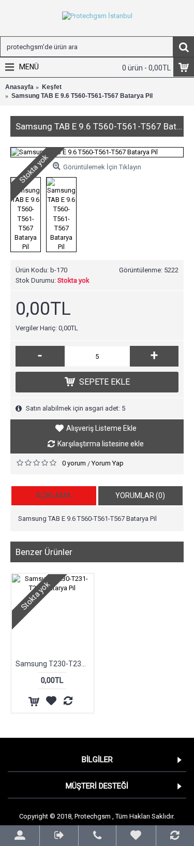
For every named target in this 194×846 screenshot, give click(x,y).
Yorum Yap (108, 463)
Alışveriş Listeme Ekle (101, 428)
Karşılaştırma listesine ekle (100, 444)
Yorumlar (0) (140, 495)
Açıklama (53, 495)
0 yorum (74, 463)
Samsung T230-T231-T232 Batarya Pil (54, 664)
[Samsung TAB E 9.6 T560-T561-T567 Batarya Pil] (97, 152)
